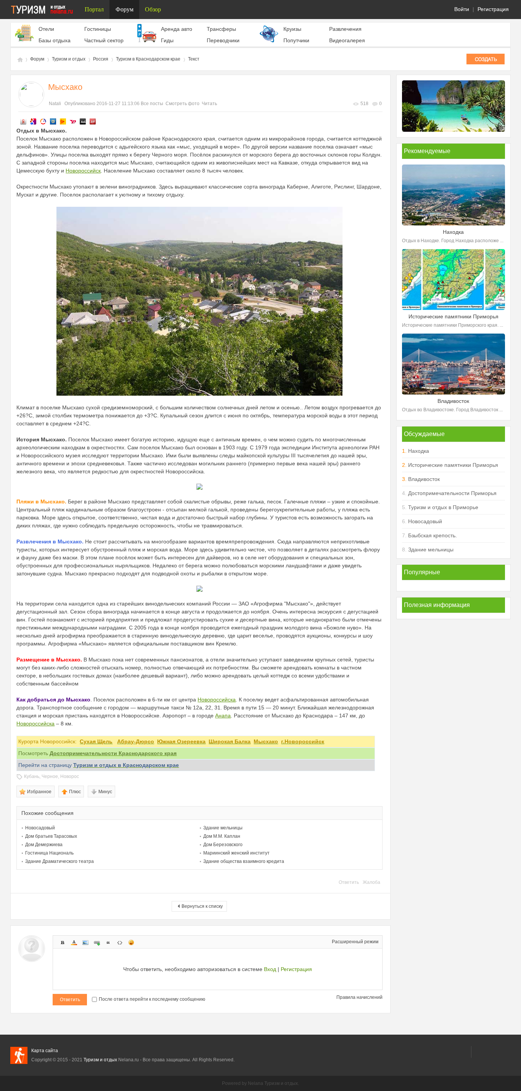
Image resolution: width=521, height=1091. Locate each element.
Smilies (131, 942)
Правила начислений (359, 997)
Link (97, 942)
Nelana (255, 1083)
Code (120, 942)
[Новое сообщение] (485, 59)
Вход (270, 969)
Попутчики (296, 40)
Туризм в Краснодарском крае (148, 59)
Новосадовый (40, 828)
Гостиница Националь (49, 853)
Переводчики (223, 40)
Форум (124, 9)
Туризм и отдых (19, 59)
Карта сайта (44, 1050)
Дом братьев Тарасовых (51, 836)
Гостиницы (97, 29)
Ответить (349, 882)
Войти (461, 9)
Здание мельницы (223, 828)
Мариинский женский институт (236, 853)
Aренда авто (176, 29)
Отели (46, 29)
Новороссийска (217, 699)
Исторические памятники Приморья (453, 465)
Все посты (152, 103)
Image (85, 942)
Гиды (167, 40)
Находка (418, 451)
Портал (94, 9)
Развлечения (345, 29)
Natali (55, 103)
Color (74, 942)
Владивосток (424, 479)
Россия (100, 59)
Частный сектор (104, 40)
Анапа (223, 715)
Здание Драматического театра (59, 861)
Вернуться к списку (202, 906)
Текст (193, 59)
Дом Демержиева (44, 844)
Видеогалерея (347, 40)
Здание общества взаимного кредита (243, 861)
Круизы (292, 29)
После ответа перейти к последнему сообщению (152, 999)
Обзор (153, 9)
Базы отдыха (55, 40)
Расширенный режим (355, 941)
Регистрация (493, 9)
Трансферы (221, 29)
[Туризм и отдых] (44, 9)
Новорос (69, 776)
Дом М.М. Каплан (221, 836)
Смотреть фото (182, 103)
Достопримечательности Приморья (452, 493)
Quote (108, 942)
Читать (209, 103)
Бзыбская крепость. (432, 535)
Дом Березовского (223, 844)
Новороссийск (83, 171)
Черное (50, 776)
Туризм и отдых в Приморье (443, 507)
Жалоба (371, 882)
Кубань (31, 776)
